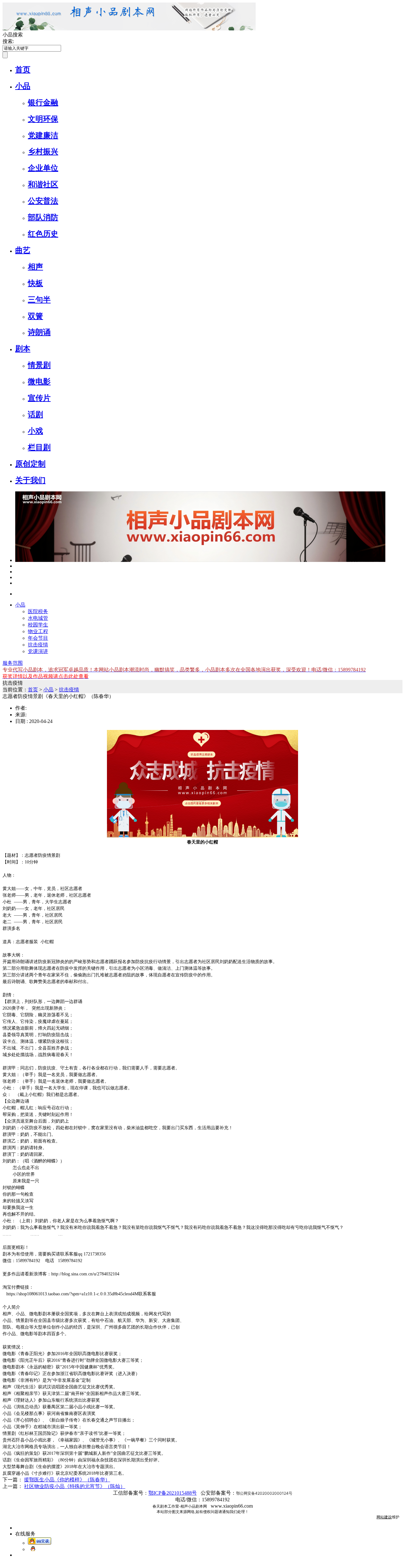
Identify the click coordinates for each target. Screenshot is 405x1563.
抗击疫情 (38, 644)
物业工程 (38, 631)
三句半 (39, 300)
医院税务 (38, 611)
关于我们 (30, 480)
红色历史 (43, 234)
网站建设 (384, 1517)
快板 (35, 283)
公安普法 (43, 201)
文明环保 (43, 119)
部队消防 (43, 217)
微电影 (39, 381)
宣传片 (39, 398)
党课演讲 (38, 651)
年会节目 (38, 638)
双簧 (35, 316)
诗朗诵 (39, 332)
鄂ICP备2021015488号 (172, 1493)
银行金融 (43, 102)
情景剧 (39, 365)
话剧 (35, 414)
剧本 (22, 349)
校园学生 (38, 624)
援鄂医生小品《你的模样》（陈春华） (67, 1479)
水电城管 (38, 618)
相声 (35, 267)
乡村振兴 (43, 151)
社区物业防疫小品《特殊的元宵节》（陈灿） (74, 1486)
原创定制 (30, 464)
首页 (22, 69)
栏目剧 (39, 447)
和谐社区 (43, 184)
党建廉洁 (43, 135)
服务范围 (13, 663)
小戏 (35, 431)
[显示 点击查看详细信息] (200, 560)
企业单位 (43, 168)
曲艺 (22, 250)
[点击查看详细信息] (16, 566)
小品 (22, 86)
